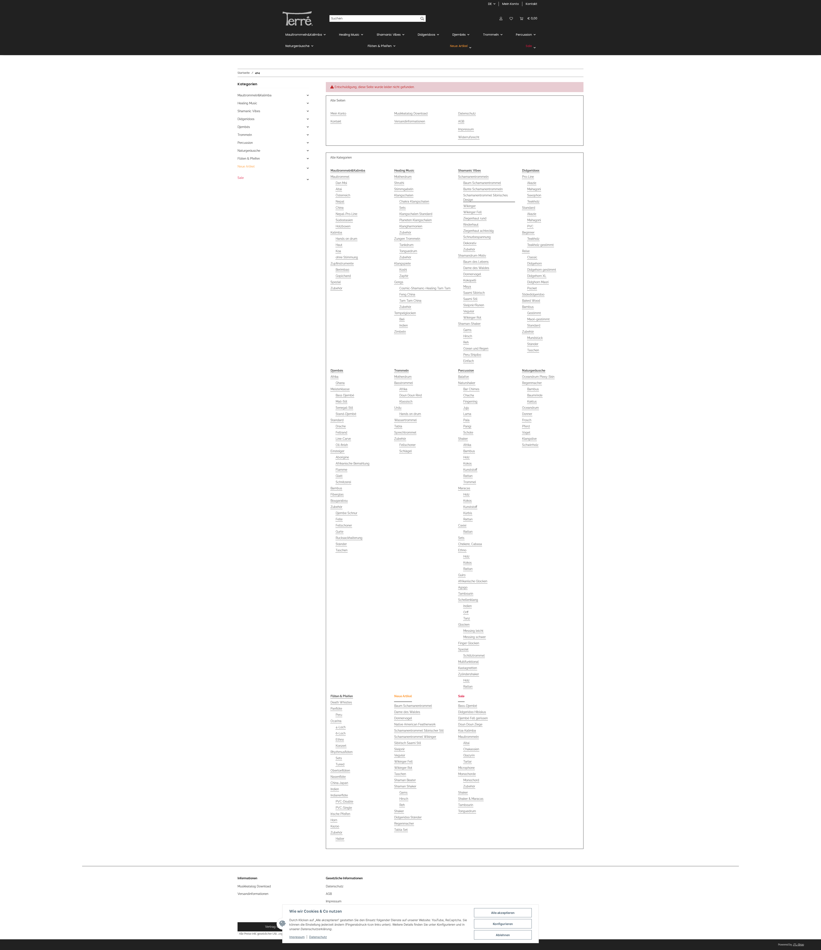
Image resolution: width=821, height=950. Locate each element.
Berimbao (342, 269)
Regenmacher (532, 383)
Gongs (398, 282)
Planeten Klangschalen (415, 220)
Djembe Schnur (346, 513)
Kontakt (531, 4)
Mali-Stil (341, 401)
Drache (341, 426)
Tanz (466, 618)
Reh (466, 342)
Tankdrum (406, 245)
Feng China (407, 294)
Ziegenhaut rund (474, 218)
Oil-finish (342, 445)
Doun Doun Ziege (470, 724)
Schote (468, 432)
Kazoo (335, 826)
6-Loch (341, 733)
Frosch (526, 420)
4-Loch (341, 727)
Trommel (469, 482)
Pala (466, 420)
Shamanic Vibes (249, 111)
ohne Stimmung (347, 257)
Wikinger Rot (472, 317)
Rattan (468, 476)
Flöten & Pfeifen (249, 158)
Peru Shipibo (472, 354)
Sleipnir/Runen (473, 305)
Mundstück (535, 338)
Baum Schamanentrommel (482, 183)
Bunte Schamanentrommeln (483, 189)
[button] (501, 18)
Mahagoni (534, 189)
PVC (530, 226)
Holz (466, 457)
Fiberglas (337, 494)
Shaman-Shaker (469, 323)
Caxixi (462, 525)
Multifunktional (468, 661)
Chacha (468, 395)
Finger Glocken (468, 643)
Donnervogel (472, 274)
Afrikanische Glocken (472, 581)
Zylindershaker (468, 674)
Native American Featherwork (415, 724)
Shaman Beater (405, 780)
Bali (402, 319)
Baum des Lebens (476, 261)
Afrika (334, 376)
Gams (467, 330)
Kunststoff (470, 469)
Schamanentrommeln (473, 176)
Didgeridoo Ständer (408, 817)
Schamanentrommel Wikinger (415, 736)
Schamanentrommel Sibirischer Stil (419, 730)
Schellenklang (468, 599)
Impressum (297, 937)
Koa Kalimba (467, 730)
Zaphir (403, 276)
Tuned (340, 764)
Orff (465, 612)
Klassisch (405, 401)
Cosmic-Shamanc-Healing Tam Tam (424, 288)
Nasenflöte (338, 776)
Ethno (462, 550)
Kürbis (467, 513)
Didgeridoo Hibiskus (472, 712)
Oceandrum (530, 407)
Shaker (463, 438)
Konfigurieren (503, 924)
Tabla (398, 426)
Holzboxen (343, 226)
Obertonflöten (340, 770)
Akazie (531, 183)
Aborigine (342, 457)
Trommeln (245, 135)
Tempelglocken (405, 313)
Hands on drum (346, 238)
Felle (339, 519)
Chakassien (471, 749)
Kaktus (532, 401)
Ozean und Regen (475, 348)
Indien (403, 325)
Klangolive (529, 438)
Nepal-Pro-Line (346, 214)
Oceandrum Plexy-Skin (538, 376)
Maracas (464, 488)
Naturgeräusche (249, 150)
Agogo (462, 587)
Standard (528, 207)
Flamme (341, 469)
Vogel (526, 432)
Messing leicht (473, 630)
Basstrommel (403, 383)
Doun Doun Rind (410, 395)
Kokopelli (469, 280)
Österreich (343, 195)
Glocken (464, 624)
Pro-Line (528, 176)
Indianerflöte (339, 795)
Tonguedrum (408, 251)
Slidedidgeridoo (533, 294)
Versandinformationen (409, 121)
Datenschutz (318, 937)
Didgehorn (534, 263)
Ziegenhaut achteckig (478, 230)
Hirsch (467, 336)
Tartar (467, 761)
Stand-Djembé (346, 414)
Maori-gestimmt (538, 319)
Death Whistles (341, 702)
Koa (338, 251)
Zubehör (336, 288)
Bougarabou (339, 500)
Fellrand (341, 432)
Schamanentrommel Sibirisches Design (485, 197)
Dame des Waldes (476, 268)
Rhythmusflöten (342, 752)
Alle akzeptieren (503, 913)
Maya (467, 286)
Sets (402, 207)
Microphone (466, 767)
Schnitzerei (343, 482)
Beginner (528, 232)
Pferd (526, 426)
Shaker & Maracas (470, 798)
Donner (527, 414)
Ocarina (336, 721)
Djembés (244, 127)
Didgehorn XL (536, 276)
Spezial (336, 282)
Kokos (467, 463)
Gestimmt (534, 313)
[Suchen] (422, 18)
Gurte (339, 531)
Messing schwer (474, 637)
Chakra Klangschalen (414, 201)
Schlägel (405, 451)
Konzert (341, 745)
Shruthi (399, 183)
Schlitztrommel (474, 655)
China (340, 207)
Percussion (245, 142)
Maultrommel (340, 176)
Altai (339, 189)
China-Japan (339, 783)
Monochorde (467, 774)
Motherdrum (403, 176)
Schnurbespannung (477, 237)
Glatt (339, 476)
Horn (334, 820)
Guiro (461, 575)
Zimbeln (400, 331)
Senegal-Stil (344, 407)
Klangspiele (402, 263)
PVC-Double (344, 801)
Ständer (532, 344)
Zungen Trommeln (407, 238)
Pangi (467, 426)
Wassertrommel (405, 420)
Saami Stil (470, 299)
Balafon (463, 376)
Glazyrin (469, 755)
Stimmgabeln (403, 189)
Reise (526, 251)
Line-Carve (343, 438)
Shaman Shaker (405, 786)
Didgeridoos (246, 119)
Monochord (471, 780)
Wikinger (469, 206)
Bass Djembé (345, 395)
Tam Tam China (410, 300)
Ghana (340, 383)
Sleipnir (399, 749)
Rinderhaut (470, 224)
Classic (532, 257)
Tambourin (465, 593)
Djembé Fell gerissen (473, 718)
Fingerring (470, 401)
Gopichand (343, 276)
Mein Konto (510, 4)
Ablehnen (503, 935)
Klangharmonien (410, 226)
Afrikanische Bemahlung (352, 463)
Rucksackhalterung (349, 538)
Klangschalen (403, 195)
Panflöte (336, 708)
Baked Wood (531, 300)
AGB (461, 121)
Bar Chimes (471, 389)
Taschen (533, 350)
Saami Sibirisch (474, 292)
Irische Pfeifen (340, 814)
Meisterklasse (340, 389)
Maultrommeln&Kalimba (255, 95)
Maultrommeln (468, 736)
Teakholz (533, 201)
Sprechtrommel (405, 432)
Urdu (397, 407)
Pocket (532, 288)
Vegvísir (468, 311)
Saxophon (534, 195)
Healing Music (247, 103)
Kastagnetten (467, 668)
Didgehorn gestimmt (541, 269)
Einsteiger (337, 451)
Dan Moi (341, 183)
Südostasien (344, 220)
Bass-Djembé (467, 705)
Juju (466, 407)
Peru (339, 714)
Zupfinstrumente (342, 263)
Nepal (340, 201)
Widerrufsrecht (468, 137)
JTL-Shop (798, 944)
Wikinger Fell (472, 212)
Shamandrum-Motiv (472, 255)
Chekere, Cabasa (470, 544)
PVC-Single (344, 807)
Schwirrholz (530, 445)
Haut (339, 245)
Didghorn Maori (538, 282)
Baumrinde (534, 395)
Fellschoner (344, 525)
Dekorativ (469, 243)
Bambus (528, 307)
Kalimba (336, 232)
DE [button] (490, 4)
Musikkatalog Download (411, 113)
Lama (467, 414)
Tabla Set (401, 829)
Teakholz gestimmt (540, 245)
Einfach (468, 361)
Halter (340, 838)
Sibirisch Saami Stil (407, 743)
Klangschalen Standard (415, 214)
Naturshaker (466, 383)
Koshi (403, 269)
